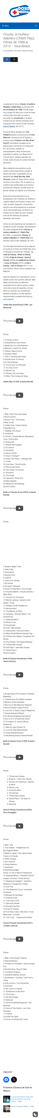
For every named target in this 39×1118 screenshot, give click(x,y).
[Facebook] (7, 59)
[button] (35, 1114)
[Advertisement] (19, 83)
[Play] (19, 321)
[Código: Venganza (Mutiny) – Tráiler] (6, 1111)
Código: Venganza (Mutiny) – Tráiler (22, 1106)
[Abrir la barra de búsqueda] (36, 26)
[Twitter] (14, 59)
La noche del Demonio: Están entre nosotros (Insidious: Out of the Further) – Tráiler (22, 1099)
